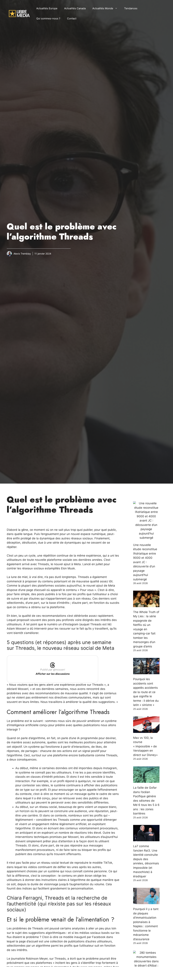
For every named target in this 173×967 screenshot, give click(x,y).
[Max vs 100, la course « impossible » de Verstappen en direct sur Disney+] (146, 730)
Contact (71, 18)
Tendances (130, 8)
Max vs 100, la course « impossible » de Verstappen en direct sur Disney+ (145, 746)
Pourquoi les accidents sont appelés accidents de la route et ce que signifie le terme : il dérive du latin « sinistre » (146, 692)
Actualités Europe (46, 8)
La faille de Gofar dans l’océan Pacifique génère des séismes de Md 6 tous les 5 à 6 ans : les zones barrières (146, 800)
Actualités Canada (75, 8)
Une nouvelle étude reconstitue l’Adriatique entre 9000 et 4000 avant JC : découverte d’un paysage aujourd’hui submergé (145, 562)
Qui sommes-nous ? (48, 18)
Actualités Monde (102, 8)
